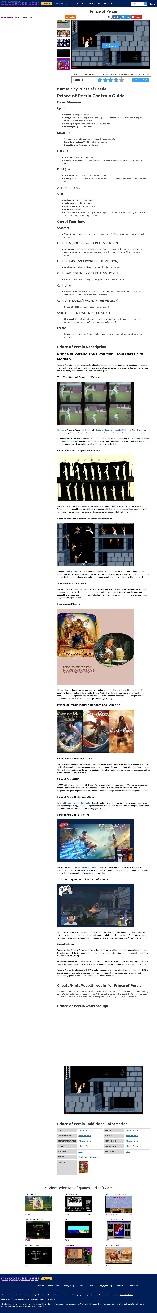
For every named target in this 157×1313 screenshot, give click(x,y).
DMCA (92, 1285)
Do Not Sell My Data (126, 1295)
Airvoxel (69, 1220)
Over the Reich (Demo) (115, 1194)
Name (72, 4)
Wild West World (113, 1245)
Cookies (82, 1285)
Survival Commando (34, 1220)
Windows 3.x (111, 1214)
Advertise (120, 1285)
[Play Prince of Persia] (110, 68)
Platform (92, 4)
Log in (152, 4)
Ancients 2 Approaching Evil (38, 1245)
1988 (90, 1214)
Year (78, 4)
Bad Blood (70, 1245)
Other (106, 4)
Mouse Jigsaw (31, 1194)
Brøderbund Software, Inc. (90, 1157)
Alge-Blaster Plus (114, 1220)
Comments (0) (141, 80)
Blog (112, 4)
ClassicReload (7, 17)
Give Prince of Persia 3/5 (110, 79)
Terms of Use (53, 1285)
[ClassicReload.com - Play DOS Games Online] (20, 6)
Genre (84, 4)
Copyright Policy (105, 1285)
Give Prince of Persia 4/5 (116, 79)
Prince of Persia (132, 1130)
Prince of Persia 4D (86, 1130)
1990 (128, 1151)
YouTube (138, 17)
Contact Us (133, 1285)
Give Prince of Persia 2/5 (105, 79)
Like (117, 17)
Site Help (40, 1285)
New (100, 4)
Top (66, 4)
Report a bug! (70, 17)
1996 (130, 1214)
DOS (81, 1151)
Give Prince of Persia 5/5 (121, 79)
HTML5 (27, 1214)
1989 (130, 1240)
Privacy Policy (68, 1285)
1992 (130, 1266)
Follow (127, 17)
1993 (50, 1266)
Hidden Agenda (72, 1194)
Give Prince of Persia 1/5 (100, 79)
